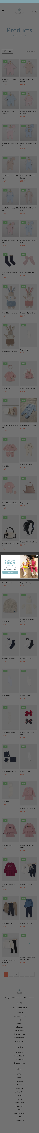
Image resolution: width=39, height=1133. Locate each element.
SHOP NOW (10, 572)
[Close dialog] (37, 556)
